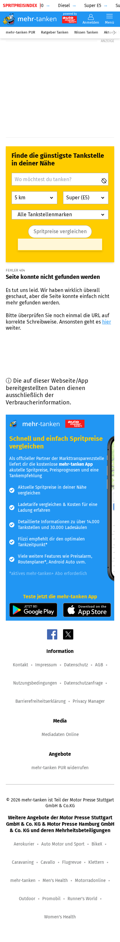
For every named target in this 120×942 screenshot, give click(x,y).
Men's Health (55, 880)
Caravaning (23, 862)
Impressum (46, 665)
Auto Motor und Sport (62, 844)
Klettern (96, 862)
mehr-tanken (23, 880)
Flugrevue (71, 862)
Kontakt (20, 665)
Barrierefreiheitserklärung (40, 701)
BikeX (97, 844)
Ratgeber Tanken (54, 32)
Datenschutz (76, 665)
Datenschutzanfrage (83, 683)
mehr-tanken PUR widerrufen (60, 767)
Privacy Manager (89, 701)
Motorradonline (90, 880)
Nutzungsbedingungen (35, 683)
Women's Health (60, 917)
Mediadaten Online (60, 734)
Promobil (51, 898)
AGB (99, 665)
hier (106, 322)
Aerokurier (24, 844)
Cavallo (48, 862)
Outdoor (27, 898)
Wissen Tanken (86, 32)
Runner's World (82, 898)
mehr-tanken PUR (20, 32)
